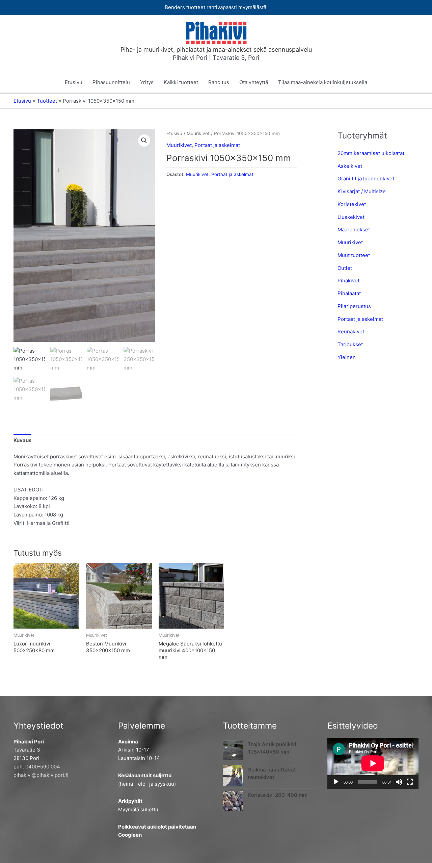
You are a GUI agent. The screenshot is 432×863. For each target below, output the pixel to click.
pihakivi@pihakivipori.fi (41, 775)
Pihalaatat (349, 293)
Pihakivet (348, 280)
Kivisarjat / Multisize (362, 191)
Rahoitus (218, 82)
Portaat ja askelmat (217, 145)
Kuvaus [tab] (22, 440)
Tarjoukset (350, 344)
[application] (372, 763)
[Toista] (336, 782)
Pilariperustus (354, 306)
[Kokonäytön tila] (409, 782)
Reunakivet (351, 331)
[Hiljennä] (399, 782)
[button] (144, 140)
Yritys (147, 82)
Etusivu (73, 82)
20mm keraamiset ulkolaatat (371, 153)
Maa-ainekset (354, 229)
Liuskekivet (351, 217)
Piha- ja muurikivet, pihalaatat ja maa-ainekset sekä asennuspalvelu (216, 49)
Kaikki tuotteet (181, 82)
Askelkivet (350, 166)
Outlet (345, 268)
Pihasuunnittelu (111, 82)
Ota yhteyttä (253, 82)
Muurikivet (198, 133)
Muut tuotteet (354, 255)
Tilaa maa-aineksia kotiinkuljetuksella (322, 82)
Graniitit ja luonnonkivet (366, 178)
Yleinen (347, 357)
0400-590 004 (42, 766)
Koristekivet (352, 204)
